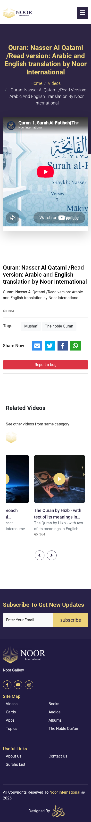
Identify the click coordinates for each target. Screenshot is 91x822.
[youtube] (18, 684)
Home (36, 83)
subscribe (70, 620)
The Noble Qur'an (63, 728)
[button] (82, 13)
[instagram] (29, 684)
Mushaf (31, 326)
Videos (54, 83)
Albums (55, 720)
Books (54, 704)
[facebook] (7, 684)
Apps (10, 720)
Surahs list (15, 764)
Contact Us (58, 756)
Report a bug (46, 364)
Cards (11, 712)
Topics (11, 728)
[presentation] (39, 555)
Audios (54, 712)
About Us (13, 756)
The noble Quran (59, 326)
